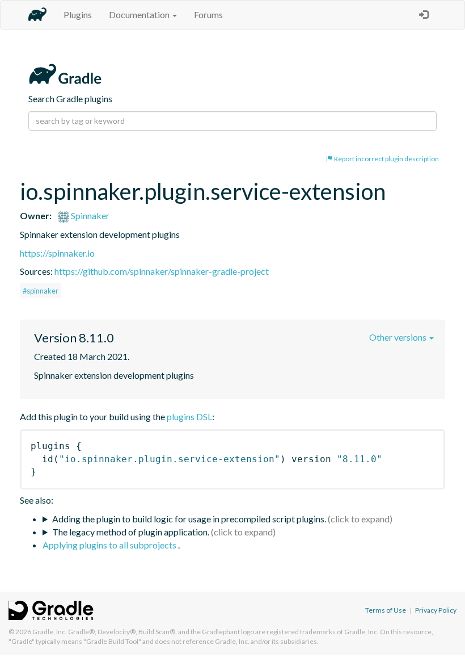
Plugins (78, 14)
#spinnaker (40, 290)
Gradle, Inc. (49, 631)
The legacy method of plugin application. (130, 531)
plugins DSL (189, 416)
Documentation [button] (140, 14)
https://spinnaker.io (57, 253)
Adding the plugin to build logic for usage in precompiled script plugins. (189, 518)
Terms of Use (385, 610)
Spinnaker (89, 215)
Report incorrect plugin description (386, 158)
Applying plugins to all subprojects (110, 544)
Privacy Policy (435, 610)
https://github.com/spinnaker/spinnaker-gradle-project (161, 271)
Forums (208, 14)
